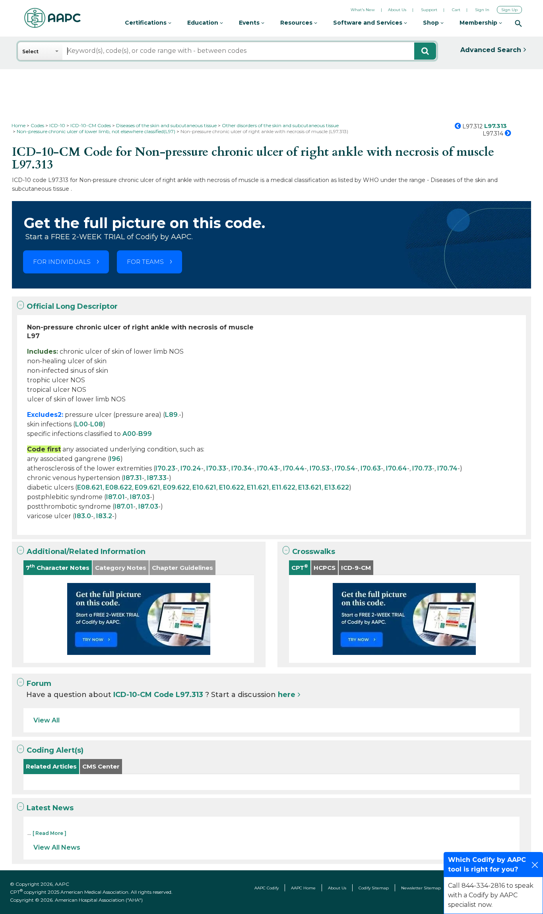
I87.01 (115, 497)
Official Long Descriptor (72, 306)
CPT (299, 567)
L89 (171, 414)
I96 (115, 459)
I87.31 (133, 478)
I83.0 (83, 516)
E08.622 (118, 487)
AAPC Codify (266, 888)
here (286, 694)
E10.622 (231, 487)
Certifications (146, 22)
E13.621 (310, 487)
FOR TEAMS (145, 261)
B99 (145, 434)
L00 (81, 424)
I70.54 (345, 468)
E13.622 (336, 487)
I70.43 (267, 468)
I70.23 (165, 468)
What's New (363, 9)
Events (250, 22)
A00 (129, 434)
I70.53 (320, 468)
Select (30, 51)
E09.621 (147, 487)
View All (46, 720)
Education (203, 22)
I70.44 (293, 468)
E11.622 (283, 487)
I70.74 (447, 468)
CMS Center (101, 766)
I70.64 (396, 468)
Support (429, 9)
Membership (479, 22)
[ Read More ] (49, 833)
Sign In (482, 9)
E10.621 (204, 487)
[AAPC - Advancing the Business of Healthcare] (52, 18)
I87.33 (157, 478)
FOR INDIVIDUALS (62, 261)
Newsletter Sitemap (421, 888)
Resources (297, 22)
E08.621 (90, 487)
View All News (56, 847)
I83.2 (104, 516)
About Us (397, 9)
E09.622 (176, 487)
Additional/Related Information (86, 551)
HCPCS (324, 567)
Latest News (50, 808)
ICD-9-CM (356, 567)
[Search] (518, 23)
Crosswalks (313, 551)
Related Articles (51, 766)
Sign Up (509, 9)
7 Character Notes (57, 567)
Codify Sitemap (374, 888)
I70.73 (422, 468)
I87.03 (140, 497)
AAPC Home (303, 888)
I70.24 (190, 468)
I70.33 (216, 468)
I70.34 (241, 468)
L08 (96, 424)
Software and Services (368, 22)
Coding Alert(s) (55, 750)
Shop (431, 22)
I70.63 (371, 468)
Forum (39, 683)
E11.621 (258, 487)
